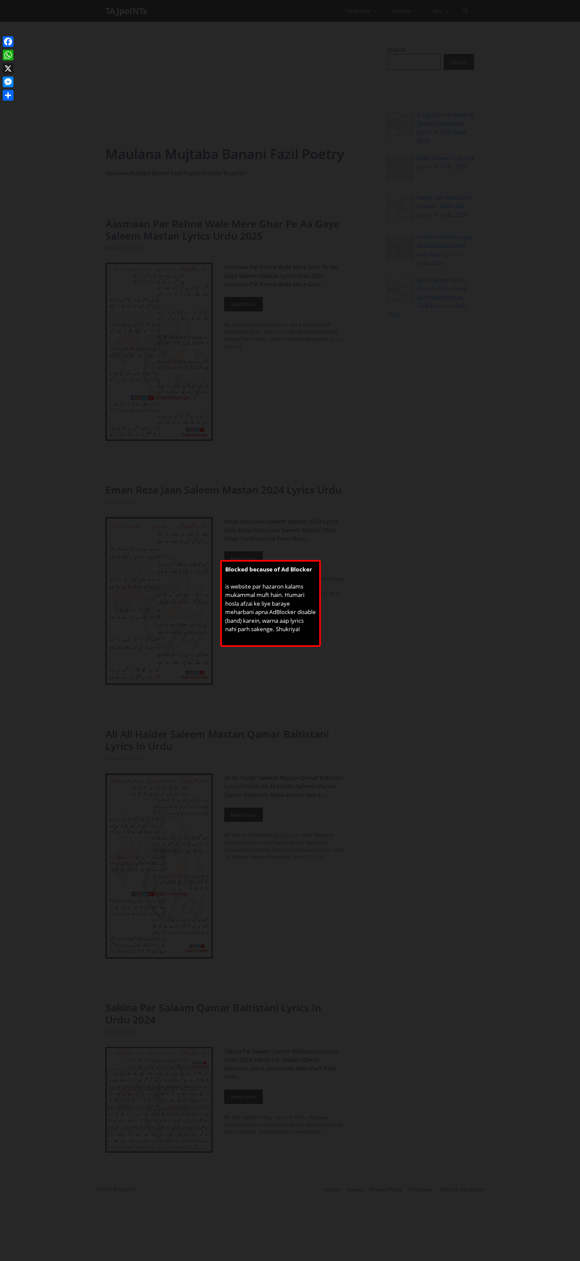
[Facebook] (8, 41)
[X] (8, 68)
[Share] (8, 95)
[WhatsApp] (8, 55)
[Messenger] (8, 82)
